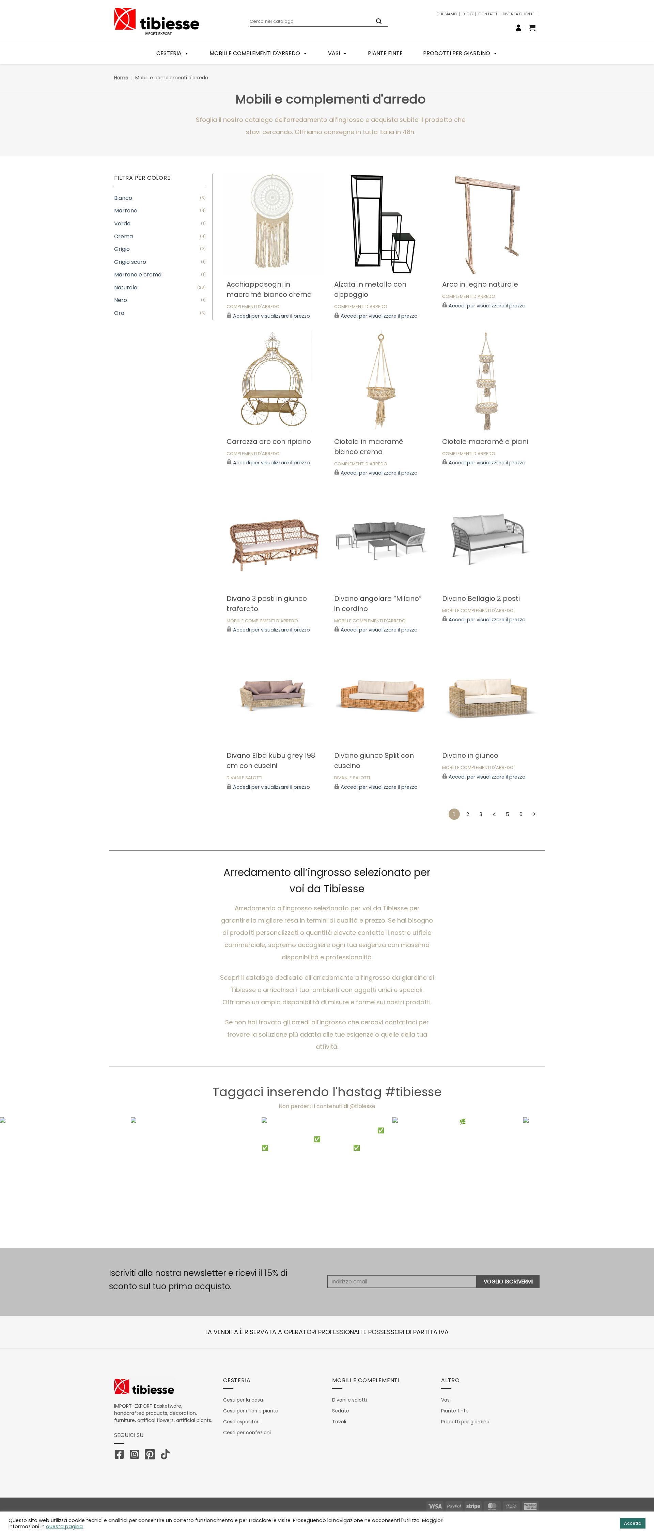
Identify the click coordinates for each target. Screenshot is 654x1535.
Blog (468, 14)
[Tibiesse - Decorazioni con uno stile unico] (156, 21)
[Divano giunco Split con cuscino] (381, 695)
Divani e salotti (244, 778)
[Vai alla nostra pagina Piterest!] (151, 1455)
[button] (532, 27)
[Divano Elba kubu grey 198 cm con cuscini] (273, 695)
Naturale (125, 287)
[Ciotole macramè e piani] (489, 381)
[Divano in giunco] (489, 695)
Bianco (123, 198)
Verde (122, 223)
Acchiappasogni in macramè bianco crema (269, 289)
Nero (120, 300)
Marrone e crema (137, 274)
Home (121, 77)
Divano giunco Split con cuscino (374, 760)
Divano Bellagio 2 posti (481, 598)
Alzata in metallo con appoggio (370, 289)
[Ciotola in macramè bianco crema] (381, 381)
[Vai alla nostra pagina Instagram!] (136, 1455)
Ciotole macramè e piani (485, 441)
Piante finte (385, 53)
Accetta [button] (632, 1523)
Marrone (125, 210)
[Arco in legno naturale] (489, 224)
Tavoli (339, 1421)
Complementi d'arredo (253, 307)
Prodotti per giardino (456, 53)
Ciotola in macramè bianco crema (368, 447)
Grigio (122, 249)
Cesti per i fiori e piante (250, 1410)
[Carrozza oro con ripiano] (273, 381)
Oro (119, 313)
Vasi (334, 53)
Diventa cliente (518, 14)
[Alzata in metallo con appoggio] (381, 224)
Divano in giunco (470, 755)
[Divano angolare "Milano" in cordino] (381, 538)
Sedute (340, 1410)
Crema (123, 236)
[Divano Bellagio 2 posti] (489, 538)
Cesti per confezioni (247, 1432)
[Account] (518, 27)
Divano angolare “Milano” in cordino (378, 603)
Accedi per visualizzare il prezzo (271, 316)
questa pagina (64, 1526)
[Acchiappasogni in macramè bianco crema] (273, 224)
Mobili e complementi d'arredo (262, 621)
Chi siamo (446, 14)
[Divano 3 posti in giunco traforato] (273, 538)
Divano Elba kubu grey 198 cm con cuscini (271, 760)
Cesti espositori (241, 1421)
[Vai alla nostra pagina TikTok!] (167, 1455)
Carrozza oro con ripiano (269, 441)
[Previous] (22, 1183)
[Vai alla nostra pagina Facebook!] (121, 1455)
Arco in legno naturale (480, 284)
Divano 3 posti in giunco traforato (267, 603)
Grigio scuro (130, 262)
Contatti (487, 14)
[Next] (632, 1183)
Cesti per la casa (243, 1399)
